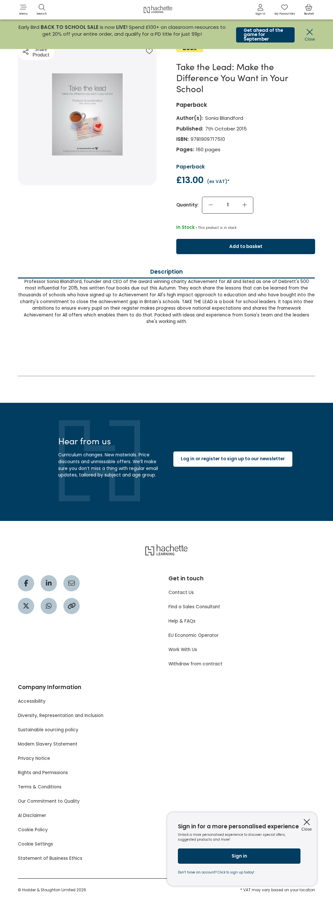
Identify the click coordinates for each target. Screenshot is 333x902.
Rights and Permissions (43, 773)
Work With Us (182, 650)
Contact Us (181, 592)
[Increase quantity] (244, 205)
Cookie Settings (35, 844)
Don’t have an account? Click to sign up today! (216, 872)
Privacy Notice (34, 758)
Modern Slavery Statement (47, 744)
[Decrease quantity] (210, 205)
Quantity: (187, 205)
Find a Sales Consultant (194, 607)
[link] (260, 9)
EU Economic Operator (193, 635)
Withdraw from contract (195, 664)
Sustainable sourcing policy (48, 730)
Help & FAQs (181, 621)
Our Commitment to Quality (49, 801)
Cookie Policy (33, 830)
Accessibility (32, 701)
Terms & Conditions (39, 787)
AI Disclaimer (32, 815)
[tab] (166, 322)
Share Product (41, 51)
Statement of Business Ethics (50, 858)
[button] (23, 9)
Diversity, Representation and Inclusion (60, 715)
